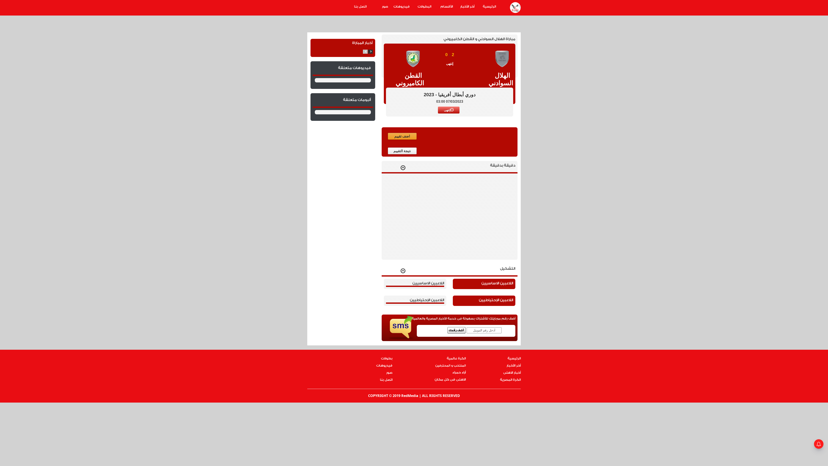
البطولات (424, 6)
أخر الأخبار (467, 6)
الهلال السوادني (502, 79)
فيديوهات (402, 6)
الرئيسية (489, 6)
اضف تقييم (402, 136)
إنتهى (447, 110)
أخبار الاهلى (512, 373)
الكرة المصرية (510, 380)
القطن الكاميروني (413, 79)
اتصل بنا (360, 6)
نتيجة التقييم (402, 151)
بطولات (386, 358)
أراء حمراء (459, 372)
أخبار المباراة (362, 43)
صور (385, 6)
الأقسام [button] (447, 6)
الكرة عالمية (456, 358)
